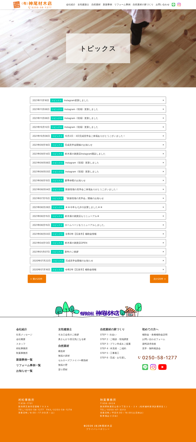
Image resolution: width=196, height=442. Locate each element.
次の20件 (158, 278)
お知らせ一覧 (24, 370)
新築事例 (107, 4)
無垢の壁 (62, 364)
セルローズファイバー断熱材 (73, 360)
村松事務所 (22, 348)
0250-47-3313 (116, 409)
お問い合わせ (162, 4)
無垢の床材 (64, 355)
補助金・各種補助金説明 (154, 334)
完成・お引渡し (113, 357)
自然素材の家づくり (143, 4)
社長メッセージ (24, 334)
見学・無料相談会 (151, 348)
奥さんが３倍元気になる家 (72, 339)
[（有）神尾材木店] (33, 4)
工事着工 (109, 353)
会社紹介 (70, 4)
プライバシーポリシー (98, 429)
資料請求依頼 (149, 343)
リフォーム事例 (122, 4)
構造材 (61, 351)
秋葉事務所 (22, 353)
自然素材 (96, 4)
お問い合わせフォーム (153, 339)
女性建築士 (83, 4)
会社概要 (20, 339)
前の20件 (37, 278)
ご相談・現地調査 (114, 339)
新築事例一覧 (24, 359)
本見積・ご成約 (113, 348)
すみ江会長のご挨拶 (68, 334)
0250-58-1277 (159, 357)
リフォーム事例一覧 (28, 365)
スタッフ (20, 343)
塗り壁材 (62, 369)
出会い (108, 334)
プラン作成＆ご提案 (115, 343)
